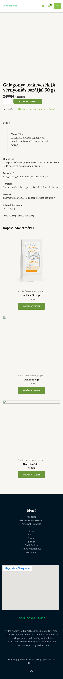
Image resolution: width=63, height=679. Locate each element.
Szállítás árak (31, 545)
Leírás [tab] (6, 122)
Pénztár (31, 534)
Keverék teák (49, 109)
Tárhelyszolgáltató (31, 548)
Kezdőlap (31, 516)
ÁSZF (31, 527)
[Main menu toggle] (57, 6)
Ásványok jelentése (31, 523)
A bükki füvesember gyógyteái (28, 109)
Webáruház (31, 552)
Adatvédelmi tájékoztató (31, 520)
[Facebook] (31, 671)
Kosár (32, 530)
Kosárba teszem (27, 101)
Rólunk (31, 541)
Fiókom (31, 537)
